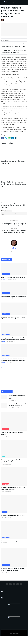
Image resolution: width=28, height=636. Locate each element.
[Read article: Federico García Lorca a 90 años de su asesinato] (14, 421)
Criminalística (6, 273)
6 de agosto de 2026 (10, 362)
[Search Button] (26, 2)
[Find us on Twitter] (17, 584)
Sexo (3, 456)
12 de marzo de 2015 (13, 400)
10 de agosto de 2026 (11, 320)
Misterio (4, 511)
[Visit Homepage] (14, 2)
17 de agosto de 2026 (11, 279)
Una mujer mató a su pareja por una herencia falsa (13, 213)
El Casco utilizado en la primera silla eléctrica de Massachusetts (17, 404)
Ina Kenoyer (8, 210)
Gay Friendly (5, 429)
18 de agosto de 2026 (6, 517)
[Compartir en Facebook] (2, 138)
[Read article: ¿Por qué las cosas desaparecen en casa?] (14, 504)
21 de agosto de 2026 (6, 464)
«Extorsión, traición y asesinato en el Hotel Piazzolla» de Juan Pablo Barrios (18, 397)
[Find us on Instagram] (10, 584)
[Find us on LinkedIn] (14, 584)
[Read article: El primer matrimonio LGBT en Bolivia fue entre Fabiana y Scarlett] (14, 476)
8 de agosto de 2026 (10, 341)
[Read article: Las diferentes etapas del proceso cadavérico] (14, 269)
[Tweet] (6, 138)
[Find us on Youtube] (21, 584)
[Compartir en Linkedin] (12, 138)
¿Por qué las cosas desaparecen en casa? (13, 515)
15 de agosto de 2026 (11, 300)
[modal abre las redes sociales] (16, 138)
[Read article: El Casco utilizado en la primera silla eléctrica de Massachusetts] (4, 405)
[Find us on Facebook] (7, 584)
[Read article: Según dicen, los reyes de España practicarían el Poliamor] (14, 449)
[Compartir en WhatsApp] (9, 138)
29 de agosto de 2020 (14, 407)
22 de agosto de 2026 (6, 436)
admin (7, 20)
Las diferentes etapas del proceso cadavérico (14, 44)
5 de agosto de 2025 (16, 20)
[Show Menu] (1, 2)
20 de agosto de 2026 (6, 491)
